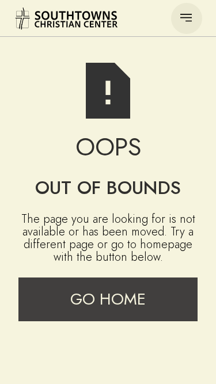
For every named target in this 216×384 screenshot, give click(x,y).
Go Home (108, 299)
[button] (186, 18)
